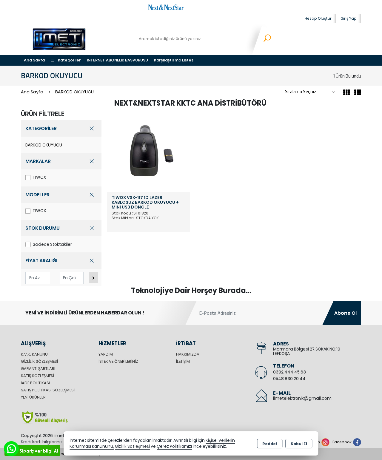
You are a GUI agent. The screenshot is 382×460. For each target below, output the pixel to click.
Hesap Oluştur (318, 18)
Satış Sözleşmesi (37, 376)
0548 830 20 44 (289, 379)
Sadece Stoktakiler (52, 244)
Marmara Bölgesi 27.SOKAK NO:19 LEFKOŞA (306, 351)
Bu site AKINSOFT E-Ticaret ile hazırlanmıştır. (63, 454)
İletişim (183, 361)
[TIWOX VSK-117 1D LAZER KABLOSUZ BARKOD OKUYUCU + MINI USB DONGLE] (148, 150)
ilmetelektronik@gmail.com (302, 398)
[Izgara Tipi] (346, 93)
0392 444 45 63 (289, 372)
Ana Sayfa (34, 60)
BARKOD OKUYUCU (43, 145)
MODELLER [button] (37, 194)
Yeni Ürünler (33, 397)
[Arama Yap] (263, 39)
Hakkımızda (187, 354)
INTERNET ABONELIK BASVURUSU (117, 60)
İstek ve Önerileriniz (118, 361)
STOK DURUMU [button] (42, 228)
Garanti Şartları (38, 368)
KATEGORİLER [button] (41, 128)
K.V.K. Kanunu (34, 354)
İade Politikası (35, 383)
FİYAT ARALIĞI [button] (41, 260)
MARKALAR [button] (38, 161)
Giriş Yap (349, 18)
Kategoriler (69, 60)
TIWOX (39, 177)
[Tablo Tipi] (356, 93)
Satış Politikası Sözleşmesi (48, 390)
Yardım (105, 354)
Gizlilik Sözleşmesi (39, 361)
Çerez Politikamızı (174, 446)
